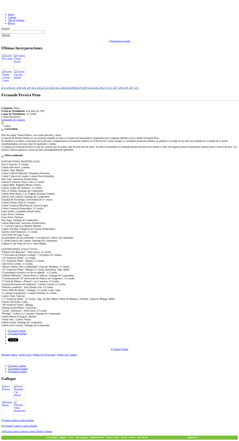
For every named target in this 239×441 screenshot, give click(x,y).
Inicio (11, 14)
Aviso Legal (25, 354)
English (22, 333)
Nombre (5, 28)
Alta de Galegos (16, 20)
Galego (22, 330)
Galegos (12, 17)
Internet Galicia (9, 354)
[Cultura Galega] (17, 420)
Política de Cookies (67, 354)
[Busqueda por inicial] (4, 88)
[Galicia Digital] (119, 349)
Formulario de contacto (13, 119)
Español (23, 368)
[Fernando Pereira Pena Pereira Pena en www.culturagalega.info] (2, 123)
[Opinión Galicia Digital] (19, 426)
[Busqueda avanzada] (119, 41)
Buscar (11, 23)
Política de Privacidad (44, 354)
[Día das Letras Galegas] (26, 431)
